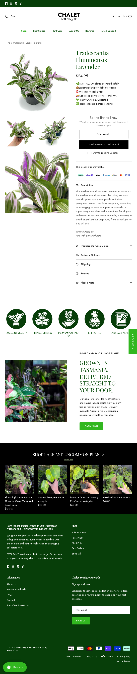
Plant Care (57, 30)
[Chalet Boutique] (69, 16)
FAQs (10, 595)
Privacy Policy (91, 656)
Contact (11, 600)
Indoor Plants (79, 532)
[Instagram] (11, 3)
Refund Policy (107, 656)
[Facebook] (6, 3)
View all (68, 459)
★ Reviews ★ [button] (132, 341)
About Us (74, 30)
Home (7, 42)
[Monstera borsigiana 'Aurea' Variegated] (52, 479)
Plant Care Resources (18, 605)
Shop (24, 30)
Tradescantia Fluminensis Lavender (28, 42)
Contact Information (73, 656)
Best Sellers (39, 30)
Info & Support (108, 30)
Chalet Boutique (21, 647)
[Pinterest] (16, 3)
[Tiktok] (21, 3)
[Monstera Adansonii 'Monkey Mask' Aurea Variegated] (84, 479)
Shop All (76, 554)
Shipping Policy (123, 656)
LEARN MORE (91, 426)
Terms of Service (123, 660)
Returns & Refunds (16, 589)
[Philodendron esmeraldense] (117, 479)
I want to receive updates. (105, 153)
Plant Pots (77, 543)
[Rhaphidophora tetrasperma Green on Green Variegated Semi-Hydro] (19, 479)
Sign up (81, 620)
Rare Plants (78, 538)
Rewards (89, 30)
